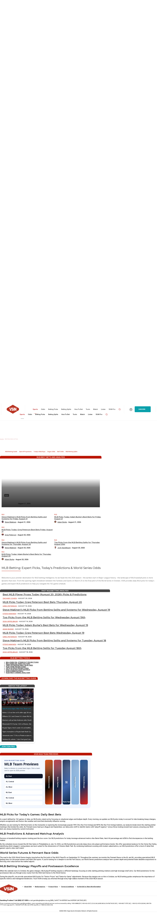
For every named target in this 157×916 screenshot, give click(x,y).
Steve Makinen (10, 522)
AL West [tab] (9, 787)
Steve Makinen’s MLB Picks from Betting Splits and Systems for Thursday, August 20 (24, 543)
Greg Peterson (10, 535)
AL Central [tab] (10, 781)
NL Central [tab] (10, 798)
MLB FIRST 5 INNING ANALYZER (18, 673)
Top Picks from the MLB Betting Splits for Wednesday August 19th (44, 617)
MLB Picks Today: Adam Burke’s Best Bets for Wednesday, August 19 (45, 625)
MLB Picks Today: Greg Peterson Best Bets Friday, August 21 (27, 531)
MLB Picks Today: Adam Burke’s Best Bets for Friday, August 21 (77, 518)
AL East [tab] (9, 776)
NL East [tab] (9, 792)
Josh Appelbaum (64, 548)
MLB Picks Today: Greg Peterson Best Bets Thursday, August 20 (42, 602)
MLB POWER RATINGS (14, 671)
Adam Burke (62, 522)
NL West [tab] (9, 803)
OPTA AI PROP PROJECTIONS (17, 668)
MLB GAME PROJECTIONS (16, 667)
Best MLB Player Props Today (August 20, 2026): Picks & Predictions (45, 594)
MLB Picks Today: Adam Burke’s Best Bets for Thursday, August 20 (26, 555)
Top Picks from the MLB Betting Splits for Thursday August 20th (77, 543)
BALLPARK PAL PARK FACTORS (18, 664)
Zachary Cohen (10, 598)
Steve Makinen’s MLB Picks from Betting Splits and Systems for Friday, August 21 (24, 518)
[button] (120, 409)
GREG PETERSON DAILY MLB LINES (19, 665)
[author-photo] (3, 522)
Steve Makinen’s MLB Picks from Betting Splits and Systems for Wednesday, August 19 (56, 609)
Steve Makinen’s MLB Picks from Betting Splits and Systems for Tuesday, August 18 (54, 640)
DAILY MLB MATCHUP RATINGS (18, 670)
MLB (3, 514)
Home (2, 439)
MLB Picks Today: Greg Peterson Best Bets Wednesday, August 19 (43, 632)
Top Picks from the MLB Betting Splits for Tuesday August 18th (42, 648)
